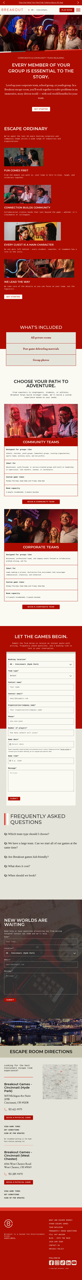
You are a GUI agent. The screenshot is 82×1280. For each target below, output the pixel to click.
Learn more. (10, 1238)
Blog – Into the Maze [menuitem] (59, 1238)
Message (12, 768)
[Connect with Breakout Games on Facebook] (52, 1265)
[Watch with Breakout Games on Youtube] (74, 1265)
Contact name (15, 682)
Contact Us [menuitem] (54, 1245)
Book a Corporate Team (41, 607)
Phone (11, 717)
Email (7, 960)
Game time (13, 756)
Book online (65, 749)
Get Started (41, 109)
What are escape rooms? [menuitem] (60, 1220)
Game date (13, 739)
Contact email (15, 694)
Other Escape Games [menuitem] (58, 1224)
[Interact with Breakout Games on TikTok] (63, 1265)
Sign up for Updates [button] (14, 1133)
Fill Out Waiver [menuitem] (57, 1235)
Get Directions (11, 1130)
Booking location (17, 660)
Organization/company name (22, 705)
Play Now (67, 10)
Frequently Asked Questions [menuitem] (63, 1231)
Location (9, 948)
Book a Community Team (41, 502)
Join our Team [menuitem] (56, 1242)
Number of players (17, 728)
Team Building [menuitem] (56, 1227)
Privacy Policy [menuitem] (56, 1249)
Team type (13, 671)
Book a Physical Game (18, 1118)
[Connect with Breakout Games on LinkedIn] (69, 1265)
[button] (4, 2)
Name (7, 937)
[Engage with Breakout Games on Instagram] (57, 1265)
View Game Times (12, 1127)
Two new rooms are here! (41, 3)
